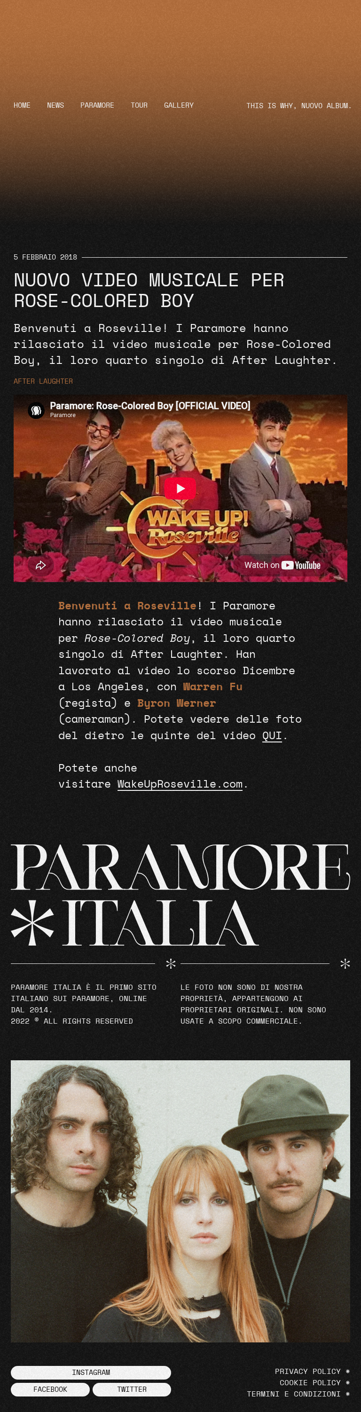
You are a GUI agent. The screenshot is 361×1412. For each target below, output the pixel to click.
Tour (139, 105)
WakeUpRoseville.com (180, 784)
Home (22, 105)
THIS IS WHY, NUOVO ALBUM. (299, 106)
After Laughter (43, 381)
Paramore (97, 105)
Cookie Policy (310, 1383)
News (55, 105)
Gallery (179, 105)
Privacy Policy (308, 1371)
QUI (272, 736)
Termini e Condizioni (294, 1394)
